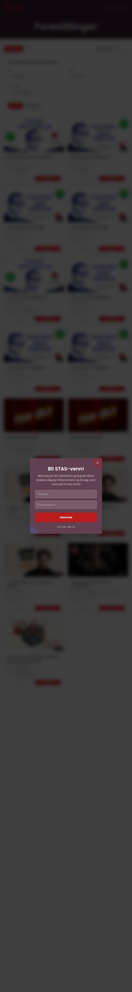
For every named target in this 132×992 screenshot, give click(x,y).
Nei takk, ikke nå (66, 526)
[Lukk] (97, 463)
